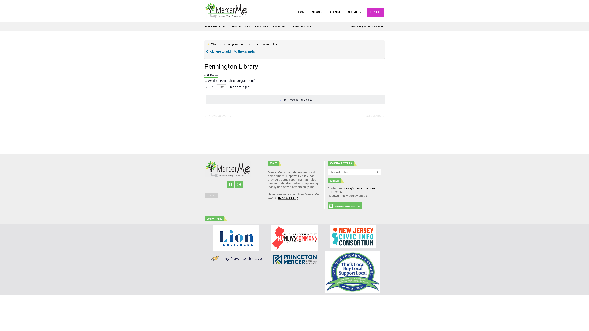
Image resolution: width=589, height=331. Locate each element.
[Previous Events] (206, 87)
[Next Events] (212, 87)
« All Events (211, 75)
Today (221, 86)
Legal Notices (239, 26)
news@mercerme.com (359, 188)
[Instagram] (239, 184)
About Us (260, 26)
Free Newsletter (215, 26)
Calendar (335, 12)
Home (302, 12)
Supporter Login (300, 26)
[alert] (295, 99)
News (316, 12)
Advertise (279, 26)
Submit (353, 12)
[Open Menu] (295, 9)
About (273, 163)
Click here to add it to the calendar (231, 51)
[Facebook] (230, 184)
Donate (375, 12)
